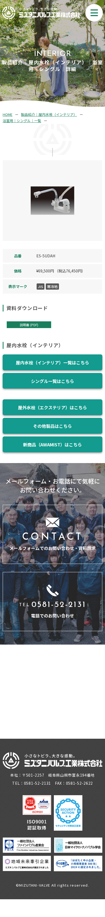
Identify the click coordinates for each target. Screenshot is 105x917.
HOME (7, 114)
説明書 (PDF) (29, 324)
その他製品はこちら (52, 426)
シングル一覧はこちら (52, 381)
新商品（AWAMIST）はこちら (52, 444)
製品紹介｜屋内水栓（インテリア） (49, 114)
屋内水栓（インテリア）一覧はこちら (52, 362)
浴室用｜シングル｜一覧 (22, 120)
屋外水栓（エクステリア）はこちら (52, 407)
